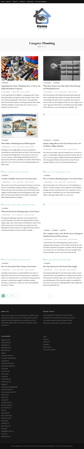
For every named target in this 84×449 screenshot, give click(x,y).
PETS (2, 410)
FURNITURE (4, 379)
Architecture (4, 342)
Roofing (63, 230)
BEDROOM (4, 350)
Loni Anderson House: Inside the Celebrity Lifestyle (57, 320)
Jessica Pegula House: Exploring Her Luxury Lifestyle (58, 315)
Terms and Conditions (41, 1)
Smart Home (4, 426)
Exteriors (3, 374)
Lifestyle (3, 400)
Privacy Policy (30, 1)
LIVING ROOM (5, 402)
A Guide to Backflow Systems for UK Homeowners (19, 178)
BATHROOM (47, 140)
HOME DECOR (5, 389)
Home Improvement (7, 392)
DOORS (3, 368)
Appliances (47, 82)
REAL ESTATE (5, 415)
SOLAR (3, 428)
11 (12, 296)
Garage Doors (5, 381)
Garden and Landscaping (8, 387)
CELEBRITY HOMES (6, 358)
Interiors (3, 395)
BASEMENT (4, 345)
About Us (8, 1)
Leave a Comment (25, 92)
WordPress (70, 446)
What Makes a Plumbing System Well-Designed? (18, 143)
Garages (3, 384)
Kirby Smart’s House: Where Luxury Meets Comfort (57, 323)
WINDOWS (4, 436)
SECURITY (4, 423)
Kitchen (3, 397)
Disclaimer (22, 1)
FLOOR (3, 376)
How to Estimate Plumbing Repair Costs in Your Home (62, 178)
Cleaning (47, 230)
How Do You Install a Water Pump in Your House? (19, 266)
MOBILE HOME (5, 405)
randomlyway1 (6, 92)
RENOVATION (5, 418)
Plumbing (5, 82)
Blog (2, 353)
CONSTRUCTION (6, 363)
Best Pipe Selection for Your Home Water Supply (60, 266)
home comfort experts (25, 446)
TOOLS (3, 434)
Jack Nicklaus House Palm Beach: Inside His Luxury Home (59, 318)
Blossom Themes (55, 446)
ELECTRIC (4, 371)
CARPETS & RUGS (6, 355)
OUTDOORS (4, 408)
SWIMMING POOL (6, 431)
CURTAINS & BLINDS (7, 366)
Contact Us (15, 1)
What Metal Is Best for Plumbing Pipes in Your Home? (20, 211)
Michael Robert (48, 92)
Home (2, 1)
